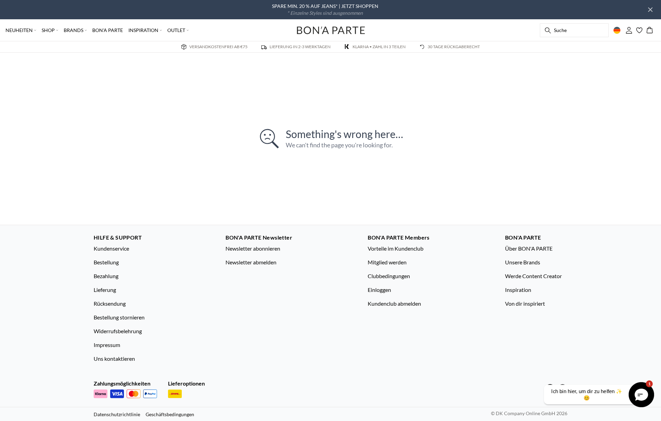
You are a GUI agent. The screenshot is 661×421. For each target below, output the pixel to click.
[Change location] (616, 30)
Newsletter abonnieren (252, 248)
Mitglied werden (387, 262)
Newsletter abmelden (250, 262)
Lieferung (105, 289)
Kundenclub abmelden (394, 303)
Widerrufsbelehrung (118, 331)
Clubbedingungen (389, 276)
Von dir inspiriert (525, 303)
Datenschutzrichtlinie (117, 414)
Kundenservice (111, 248)
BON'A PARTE (107, 30)
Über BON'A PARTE (529, 248)
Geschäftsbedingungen (170, 414)
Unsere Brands (522, 262)
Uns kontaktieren (114, 358)
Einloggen (379, 289)
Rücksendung (110, 303)
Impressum (107, 344)
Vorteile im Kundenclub (395, 248)
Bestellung (106, 262)
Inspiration (518, 289)
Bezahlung (106, 276)
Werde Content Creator (533, 276)
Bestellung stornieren (119, 317)
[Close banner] (650, 9)
